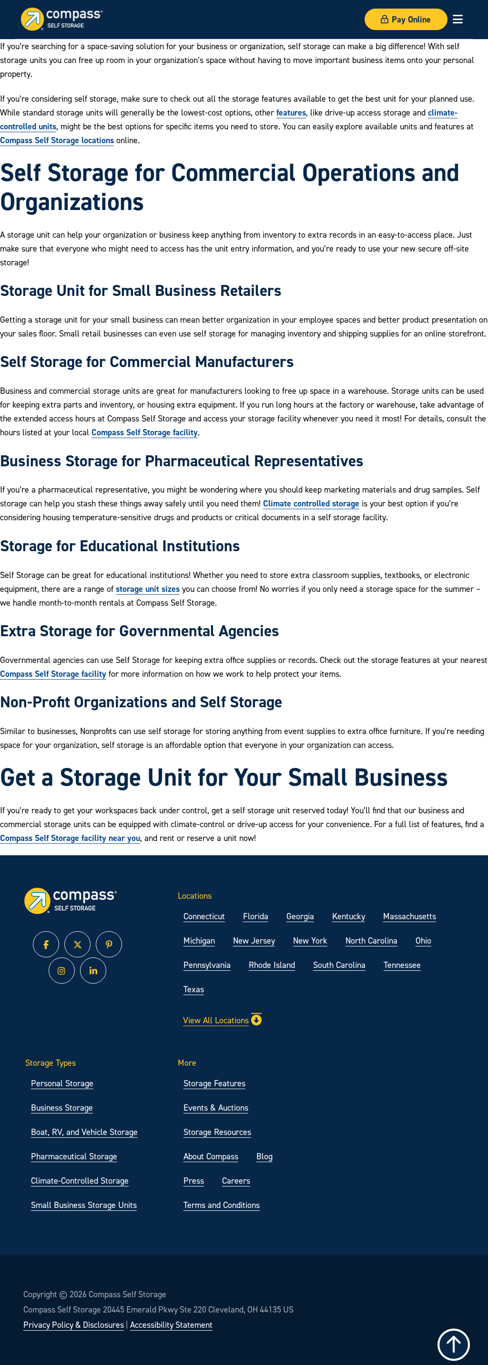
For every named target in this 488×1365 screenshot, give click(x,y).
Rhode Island (272, 965)
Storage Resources (217, 1132)
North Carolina (371, 940)
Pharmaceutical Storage (74, 1156)
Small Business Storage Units (84, 1205)
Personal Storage (62, 1083)
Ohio (423, 940)
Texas (193, 989)
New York (310, 940)
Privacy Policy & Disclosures (73, 1325)
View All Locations (216, 1020)
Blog (264, 1156)
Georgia (300, 916)
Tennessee (402, 965)
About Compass (210, 1156)
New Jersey (254, 940)
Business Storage (62, 1107)
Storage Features (214, 1083)
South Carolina (339, 965)
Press (193, 1181)
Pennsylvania (207, 965)
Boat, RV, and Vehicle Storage (84, 1132)
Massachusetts (409, 916)
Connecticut (204, 916)
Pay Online (411, 19)
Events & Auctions (215, 1107)
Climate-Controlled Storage (80, 1181)
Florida (255, 916)
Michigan (199, 940)
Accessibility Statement (171, 1325)
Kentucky (348, 916)
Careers (236, 1181)
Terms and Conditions (221, 1205)
